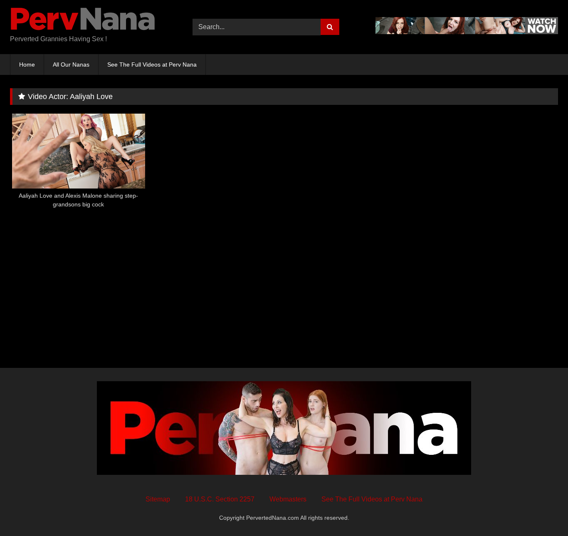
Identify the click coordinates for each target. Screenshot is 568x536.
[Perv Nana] (83, 20)
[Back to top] (542, 511)
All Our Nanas (71, 64)
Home (27, 64)
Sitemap (158, 499)
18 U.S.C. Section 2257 (219, 499)
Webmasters (287, 499)
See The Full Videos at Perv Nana (152, 64)
